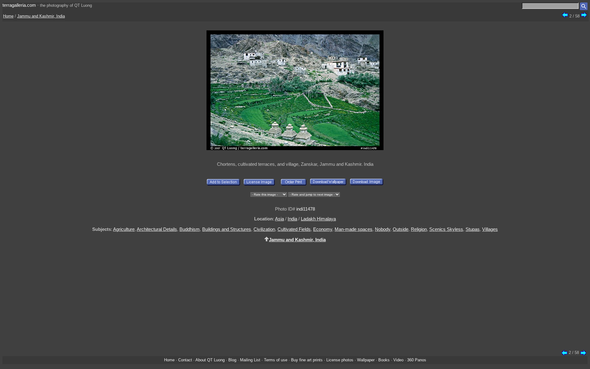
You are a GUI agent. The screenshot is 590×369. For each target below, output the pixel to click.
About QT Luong (210, 360)
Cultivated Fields (294, 229)
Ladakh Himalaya (318, 218)
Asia (279, 218)
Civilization (264, 229)
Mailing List (250, 360)
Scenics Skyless (446, 229)
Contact (185, 360)
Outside (400, 229)
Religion (419, 229)
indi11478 (305, 209)
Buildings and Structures (226, 229)
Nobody (382, 229)
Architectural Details (157, 229)
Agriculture (124, 229)
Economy (322, 229)
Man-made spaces (353, 229)
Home (8, 16)
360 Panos (416, 360)
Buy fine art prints (307, 360)
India (292, 218)
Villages (490, 229)
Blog (232, 360)
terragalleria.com (19, 5)
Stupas (473, 229)
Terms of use (275, 360)
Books (384, 360)
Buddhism (189, 229)
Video (398, 360)
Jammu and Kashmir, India (41, 16)
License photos (339, 360)
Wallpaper (366, 360)
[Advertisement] (295, 300)
